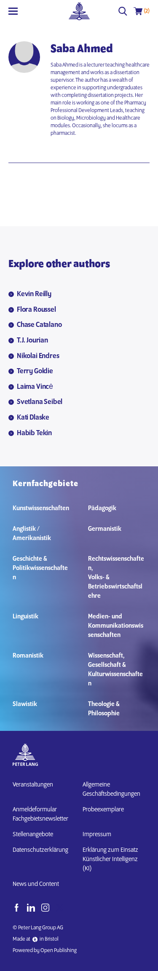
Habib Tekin (34, 433)
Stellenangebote (33, 834)
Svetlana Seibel (39, 402)
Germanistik (104, 529)
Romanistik (28, 656)
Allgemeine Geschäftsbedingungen (111, 789)
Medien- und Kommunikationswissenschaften (115, 626)
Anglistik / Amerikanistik (32, 534)
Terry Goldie (35, 371)
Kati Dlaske (33, 418)
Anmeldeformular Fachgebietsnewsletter (40, 814)
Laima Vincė (35, 387)
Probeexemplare (103, 809)
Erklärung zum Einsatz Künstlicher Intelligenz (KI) (110, 859)
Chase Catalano (39, 325)
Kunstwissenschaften (41, 508)
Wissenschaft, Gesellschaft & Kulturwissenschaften (115, 670)
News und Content (36, 884)
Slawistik (25, 704)
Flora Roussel (36, 310)
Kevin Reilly (34, 294)
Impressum (97, 834)
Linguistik (25, 616)
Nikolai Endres (38, 356)
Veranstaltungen (33, 784)
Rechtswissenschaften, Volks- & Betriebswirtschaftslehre (116, 577)
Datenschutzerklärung (40, 850)
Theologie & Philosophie (104, 709)
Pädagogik (102, 508)
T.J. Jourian (32, 341)
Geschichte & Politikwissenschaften (40, 568)
